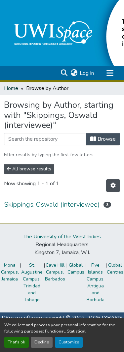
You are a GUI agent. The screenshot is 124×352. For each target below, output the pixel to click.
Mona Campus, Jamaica (10, 272)
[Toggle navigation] (110, 73)
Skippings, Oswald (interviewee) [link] (52, 204)
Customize (69, 342)
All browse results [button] (31, 169)
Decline (41, 342)
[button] (64, 73)
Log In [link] (87, 73)
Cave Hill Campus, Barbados (55, 272)
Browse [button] (106, 139)
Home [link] (11, 88)
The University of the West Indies (62, 236)
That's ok (16, 342)
